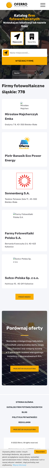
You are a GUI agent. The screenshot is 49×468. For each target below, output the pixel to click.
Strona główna (24, 402)
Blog (24, 412)
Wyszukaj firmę (24, 61)
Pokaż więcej (24, 297)
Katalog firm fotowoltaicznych (24, 407)
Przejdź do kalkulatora (24, 369)
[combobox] (24, 53)
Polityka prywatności (24, 417)
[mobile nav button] (42, 5)
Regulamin (24, 422)
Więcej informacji (19, 465)
